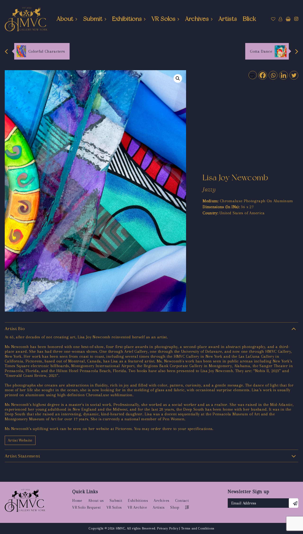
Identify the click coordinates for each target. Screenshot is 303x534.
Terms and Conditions (197, 528)
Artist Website (20, 440)
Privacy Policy (167, 528)
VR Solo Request (86, 507)
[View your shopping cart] (288, 19)
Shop (174, 507)
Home (77, 500)
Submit (92, 18)
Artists (227, 18)
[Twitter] (294, 75)
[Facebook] (262, 75)
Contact (182, 500)
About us (96, 500)
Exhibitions (127, 18)
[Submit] (293, 503)
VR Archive (137, 507)
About (65, 18)
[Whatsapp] (273, 75)
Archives (197, 18)
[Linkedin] (283, 75)
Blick (249, 18)
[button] (178, 78)
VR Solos (163, 18)
